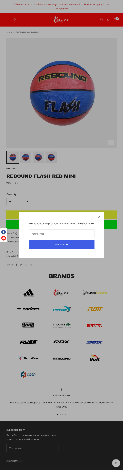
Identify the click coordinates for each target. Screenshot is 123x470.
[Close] (99, 217)
